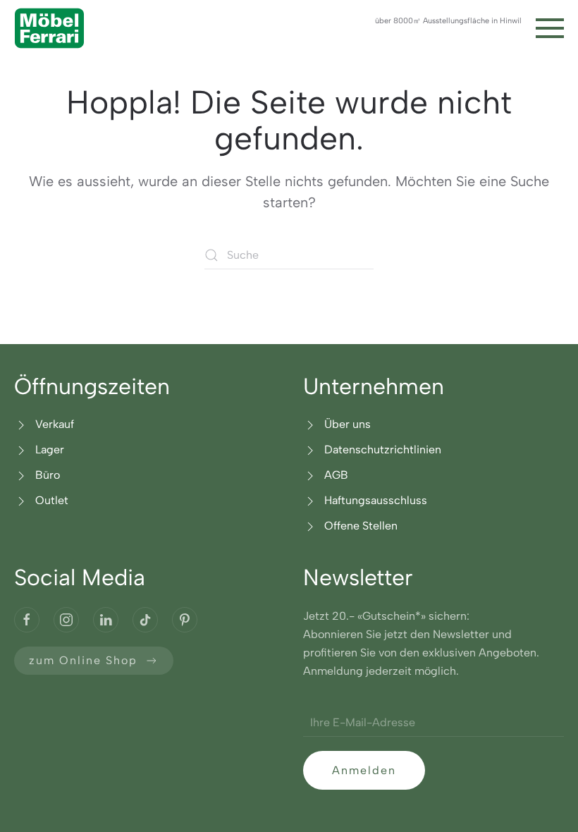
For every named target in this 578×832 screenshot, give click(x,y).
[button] (550, 28)
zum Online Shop (83, 660)
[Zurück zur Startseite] (49, 28)
